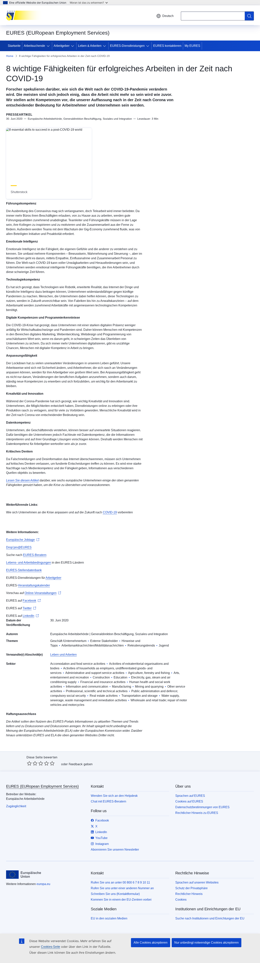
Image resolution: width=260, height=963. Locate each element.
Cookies (181, 899)
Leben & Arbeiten (89, 45)
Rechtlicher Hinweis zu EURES (196, 812)
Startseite (14, 45)
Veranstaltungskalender (34, 585)
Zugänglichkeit (16, 806)
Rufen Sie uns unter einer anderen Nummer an (122, 888)
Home (9, 55)
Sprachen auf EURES (190, 795)
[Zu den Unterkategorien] (49, 46)
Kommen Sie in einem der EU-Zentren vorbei (121, 899)
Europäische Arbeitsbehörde (69, 634)
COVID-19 (110, 512)
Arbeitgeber (61, 45)
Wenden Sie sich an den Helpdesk (114, 795)
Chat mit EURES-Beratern (108, 801)
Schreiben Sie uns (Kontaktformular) (115, 893)
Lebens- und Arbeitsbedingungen (28, 562)
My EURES (192, 45)
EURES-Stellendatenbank (24, 570)
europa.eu (43, 884)
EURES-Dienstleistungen (127, 45)
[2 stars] (32, 763)
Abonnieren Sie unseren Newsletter (115, 849)
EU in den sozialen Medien (109, 918)
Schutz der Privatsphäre (191, 888)
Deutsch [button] (168, 15)
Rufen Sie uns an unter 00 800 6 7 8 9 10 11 (120, 882)
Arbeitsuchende (34, 45)
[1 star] (29, 763)
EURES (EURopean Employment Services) (42, 786)
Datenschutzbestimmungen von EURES (202, 807)
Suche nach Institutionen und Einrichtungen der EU (209, 918)
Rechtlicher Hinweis (189, 893)
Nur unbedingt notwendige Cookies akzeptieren (206, 942)
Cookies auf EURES (189, 801)
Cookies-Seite (50, 946)
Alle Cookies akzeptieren (150, 942)
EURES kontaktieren (167, 45)
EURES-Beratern (34, 555)
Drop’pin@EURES (19, 547)
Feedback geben (81, 764)
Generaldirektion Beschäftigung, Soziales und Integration (129, 634)
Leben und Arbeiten (63, 654)
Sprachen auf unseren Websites (197, 882)
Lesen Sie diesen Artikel (22, 480)
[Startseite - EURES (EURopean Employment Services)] (25, 15)
